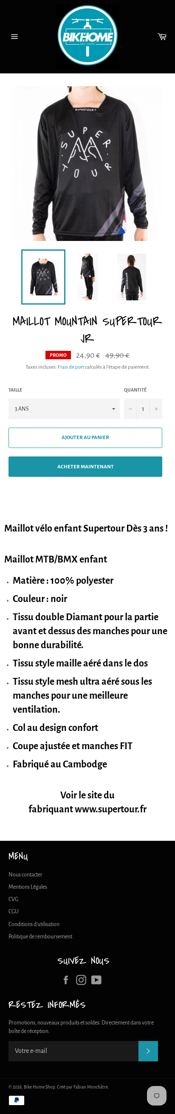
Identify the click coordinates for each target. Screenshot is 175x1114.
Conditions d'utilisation (33, 924)
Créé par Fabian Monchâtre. (83, 1087)
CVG (13, 899)
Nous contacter (25, 875)
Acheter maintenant (85, 467)
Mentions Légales (27, 887)
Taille (15, 389)
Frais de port (71, 367)
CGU (13, 912)
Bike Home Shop (39, 1087)
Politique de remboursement (40, 937)
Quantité (135, 389)
